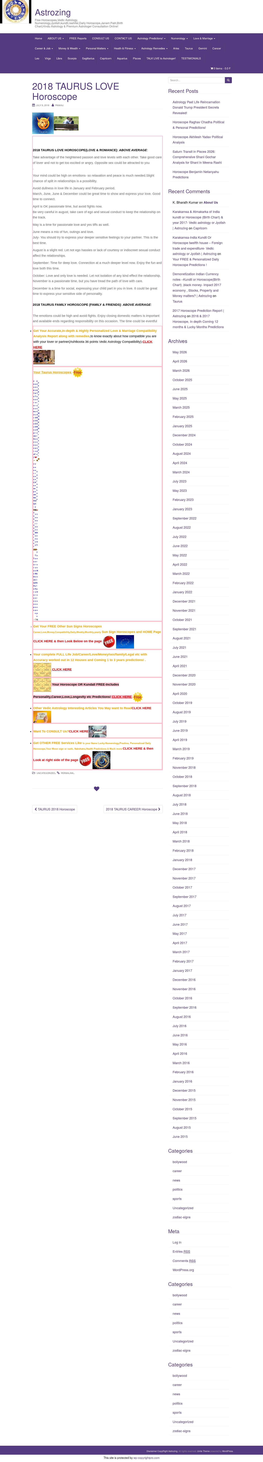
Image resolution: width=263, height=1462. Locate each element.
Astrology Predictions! (150, 38)
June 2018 (180, 813)
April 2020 (180, 693)
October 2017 (182, 887)
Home (38, 38)
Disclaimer (152, 1451)
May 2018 (180, 822)
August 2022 (182, 527)
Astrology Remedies (153, 48)
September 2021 (184, 629)
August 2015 (182, 1127)
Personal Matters (96, 48)
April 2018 (180, 832)
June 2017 (180, 924)
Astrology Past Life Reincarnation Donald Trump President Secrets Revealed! (196, 107)
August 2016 (182, 1016)
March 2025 (181, 407)
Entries (181, 1251)
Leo (37, 58)
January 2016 (182, 1081)
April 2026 (180, 361)
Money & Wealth (69, 48)
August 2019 (182, 712)
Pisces (137, 58)
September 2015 (184, 1118)
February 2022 (183, 582)
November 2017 (184, 878)
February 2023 (183, 499)
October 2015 (182, 1109)
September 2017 (184, 896)
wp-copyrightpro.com (146, 1457)
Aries (176, 48)
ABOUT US (55, 38)
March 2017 (181, 951)
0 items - (222, 68)
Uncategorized (46, 773)
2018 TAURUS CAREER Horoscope (132, 809)
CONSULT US (100, 38)
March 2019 (181, 748)
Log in (177, 1242)
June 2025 (180, 388)
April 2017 (180, 942)
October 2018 (182, 776)
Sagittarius (88, 58)
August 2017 (182, 905)
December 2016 (184, 979)
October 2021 (182, 619)
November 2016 (184, 988)
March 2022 (181, 573)
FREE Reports (78, 38)
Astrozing (53, 12)
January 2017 (182, 970)
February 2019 (183, 758)
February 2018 (183, 850)
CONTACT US (123, 38)
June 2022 (180, 545)
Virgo (48, 58)
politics (177, 1189)
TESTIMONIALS (191, 58)
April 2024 (180, 462)
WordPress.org (183, 1269)
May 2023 (180, 490)
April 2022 (180, 564)
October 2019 (182, 702)
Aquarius (122, 58)
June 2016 (180, 1035)
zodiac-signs (182, 1217)
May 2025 (180, 398)
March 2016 (181, 1062)
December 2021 (184, 601)
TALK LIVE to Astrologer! (161, 58)
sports (177, 1198)
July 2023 (179, 481)
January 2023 (182, 508)
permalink (67, 773)
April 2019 (180, 739)
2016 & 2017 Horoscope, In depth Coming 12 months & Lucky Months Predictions (198, 321)
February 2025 (183, 416)
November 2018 (184, 767)
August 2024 (182, 453)
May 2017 (180, 933)
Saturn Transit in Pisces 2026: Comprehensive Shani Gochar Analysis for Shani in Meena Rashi (197, 157)
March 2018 (181, 841)
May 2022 (180, 555)
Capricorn (105, 58)
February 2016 (183, 1071)
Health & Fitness (124, 48)
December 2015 (184, 1090)
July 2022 (179, 536)
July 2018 (179, 804)
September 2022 (184, 518)
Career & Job (43, 48)
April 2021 (180, 665)
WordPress (227, 1451)
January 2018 (182, 859)
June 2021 (180, 656)
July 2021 (179, 647)
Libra (59, 58)
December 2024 (184, 435)
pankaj (59, 105)
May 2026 (180, 352)
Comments (184, 1260)
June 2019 (180, 730)
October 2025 (182, 379)
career (177, 1170)
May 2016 (180, 1044)
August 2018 (182, 795)
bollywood (180, 1161)
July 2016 (179, 1025)
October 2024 (182, 444)
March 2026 (181, 370)
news (176, 1180)
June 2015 (180, 1136)
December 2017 (184, 868)
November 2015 (184, 1099)
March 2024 (181, 472)
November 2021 (184, 610)
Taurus (189, 48)
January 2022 (182, 591)
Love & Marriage (203, 38)
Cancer (216, 48)
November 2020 (184, 684)
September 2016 (184, 1007)
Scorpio (72, 58)
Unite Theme (203, 1451)
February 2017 (183, 961)
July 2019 (179, 721)
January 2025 (182, 425)
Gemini (202, 48)
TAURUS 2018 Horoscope (56, 809)
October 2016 (182, 998)
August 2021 (182, 638)
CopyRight (162, 1451)
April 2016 (180, 1053)
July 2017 (179, 915)
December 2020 (184, 675)
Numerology (178, 38)
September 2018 (184, 785)
